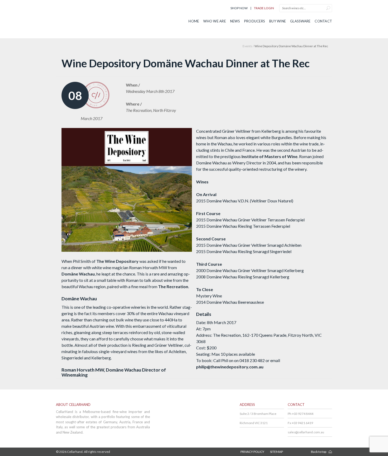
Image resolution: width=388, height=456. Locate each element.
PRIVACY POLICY (252, 452)
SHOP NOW (239, 8)
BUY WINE (277, 21)
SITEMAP (276, 452)
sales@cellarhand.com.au (306, 432)
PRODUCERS (254, 21)
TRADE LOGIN (264, 8)
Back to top (318, 452)
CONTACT (323, 21)
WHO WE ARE (214, 21)
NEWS (235, 21)
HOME (193, 21)
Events (247, 46)
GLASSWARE (300, 21)
